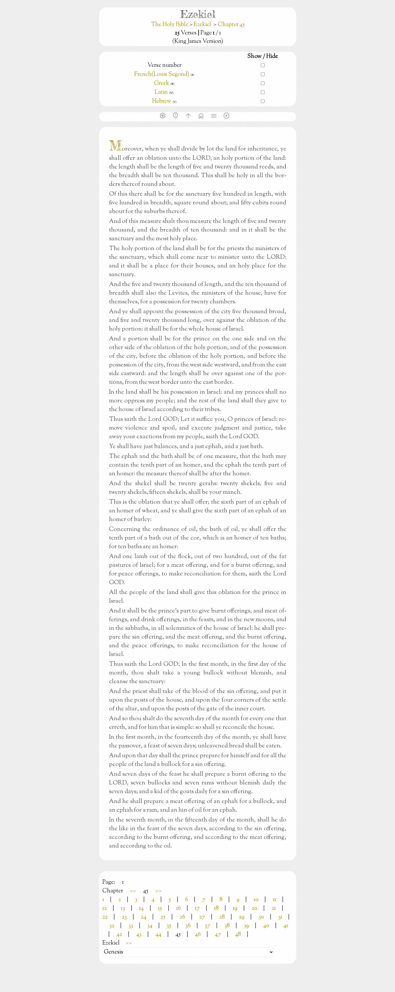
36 (188, 926)
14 (141, 908)
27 (202, 917)
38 (227, 926)
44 (158, 934)
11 (274, 900)
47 (218, 934)
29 (241, 917)
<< (133, 891)
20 (254, 908)
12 (104, 908)
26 (182, 917)
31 (280, 917)
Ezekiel (202, 25)
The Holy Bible (170, 25)
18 (216, 908)
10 (256, 900)
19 (235, 908)
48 (238, 934)
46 (198, 934)
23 (124, 917)
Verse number (164, 65)
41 (285, 926)
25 (162, 917)
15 (160, 908)
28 (222, 917)
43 (138, 934)
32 (111, 926)
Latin (161, 92)
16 (178, 908)
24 (143, 917)
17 (197, 908)
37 (207, 926)
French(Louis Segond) (161, 74)
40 (266, 926)
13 (123, 908)
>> (158, 891)
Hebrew (161, 101)
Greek (161, 83)
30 (261, 917)
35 (169, 926)
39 (246, 926)
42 (119, 934)
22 (105, 917)
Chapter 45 (231, 25)
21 (274, 908)
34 (149, 926)
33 (130, 926)
